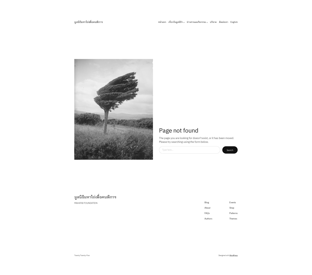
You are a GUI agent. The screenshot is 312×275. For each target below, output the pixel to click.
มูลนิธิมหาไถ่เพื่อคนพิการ (88, 22)
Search (230, 149)
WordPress (233, 255)
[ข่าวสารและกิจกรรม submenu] (207, 22)
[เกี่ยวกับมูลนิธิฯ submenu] (184, 22)
